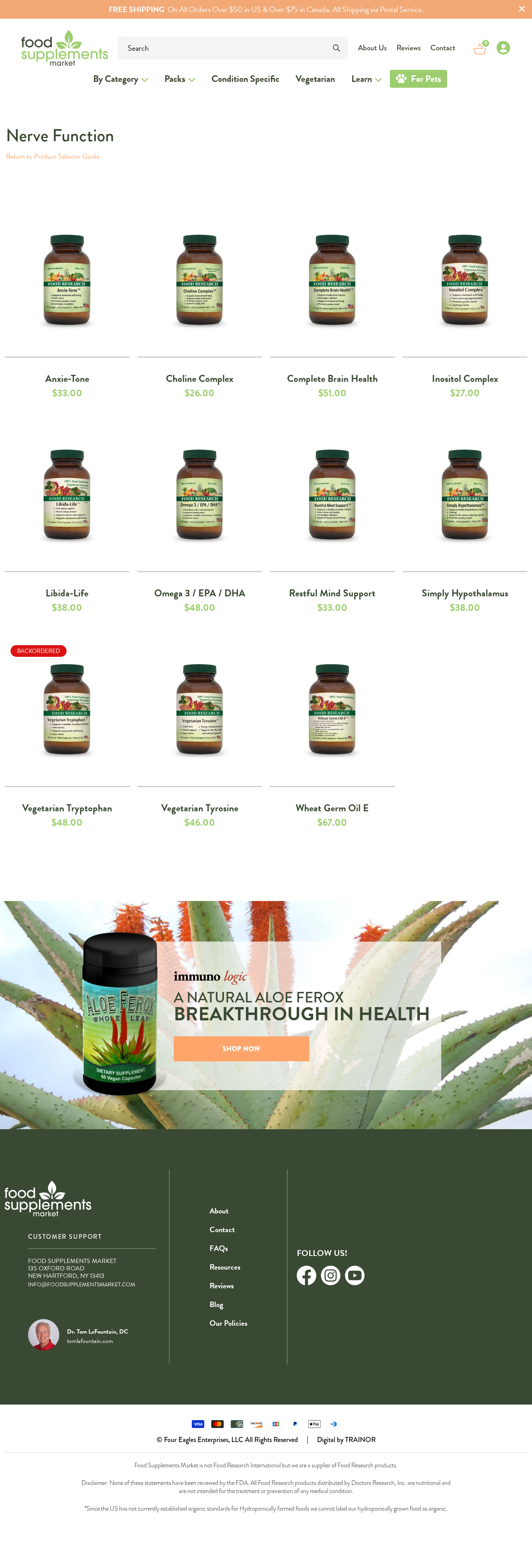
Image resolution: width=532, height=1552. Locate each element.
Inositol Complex (465, 378)
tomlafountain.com (90, 1341)
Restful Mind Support (332, 593)
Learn (361, 79)
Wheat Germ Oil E (332, 808)
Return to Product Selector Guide (52, 156)
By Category (115, 79)
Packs (174, 79)
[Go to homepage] (43, 48)
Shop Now (241, 1049)
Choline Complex (199, 378)
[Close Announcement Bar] (522, 9)
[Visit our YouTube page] (355, 1275)
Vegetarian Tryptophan (67, 808)
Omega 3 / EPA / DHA (199, 593)
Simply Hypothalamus (465, 593)
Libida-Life (67, 593)
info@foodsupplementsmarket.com (81, 1285)
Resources (225, 1267)
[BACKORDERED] (67, 710)
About (219, 1210)
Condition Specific (245, 79)
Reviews (408, 47)
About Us (372, 47)
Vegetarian (315, 79)
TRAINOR (360, 1440)
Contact (442, 47)
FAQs (219, 1248)
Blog (216, 1304)
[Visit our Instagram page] (330, 1275)
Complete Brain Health (332, 378)
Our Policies (228, 1323)
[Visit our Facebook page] (306, 1275)
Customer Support (65, 1236)
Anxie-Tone (67, 378)
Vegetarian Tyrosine (199, 808)
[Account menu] (503, 48)
